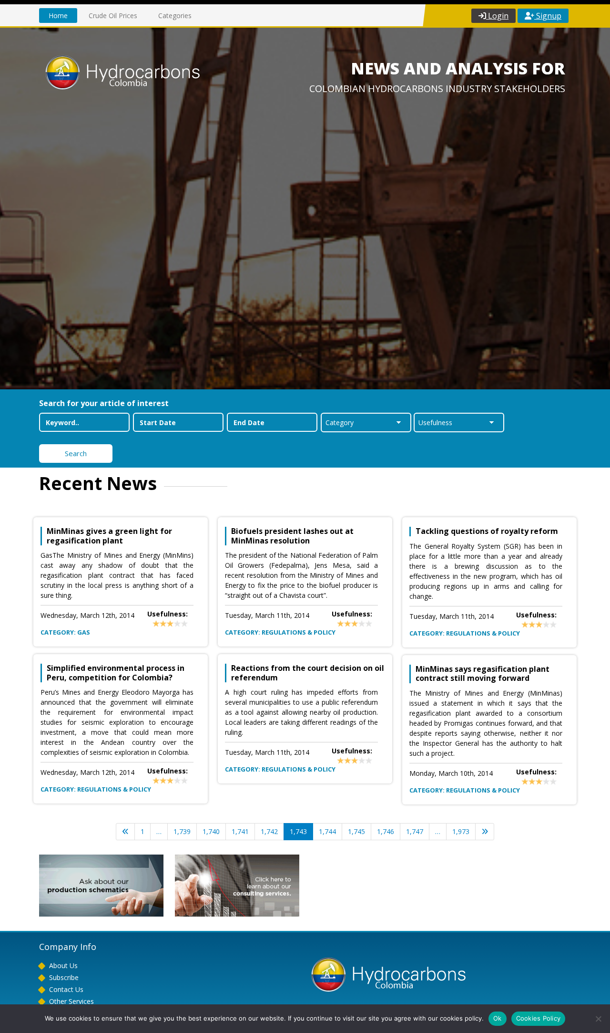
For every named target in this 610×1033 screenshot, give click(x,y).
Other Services (71, 1001)
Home (58, 15)
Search (76, 453)
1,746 (385, 831)
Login (497, 15)
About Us (63, 965)
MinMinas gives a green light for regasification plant (109, 536)
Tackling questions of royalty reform (487, 531)
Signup (547, 15)
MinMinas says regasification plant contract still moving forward (482, 674)
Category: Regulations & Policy (96, 789)
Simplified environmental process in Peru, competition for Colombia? (115, 673)
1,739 (182, 831)
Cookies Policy (538, 1018)
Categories (175, 15)
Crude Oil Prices (113, 15)
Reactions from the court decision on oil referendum (307, 673)
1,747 (414, 831)
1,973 (460, 831)
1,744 (327, 831)
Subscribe (64, 977)
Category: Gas (65, 632)
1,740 (211, 831)
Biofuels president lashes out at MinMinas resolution (292, 536)
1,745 (356, 831)
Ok (497, 1018)
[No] (598, 1018)
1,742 (269, 831)
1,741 (240, 831)
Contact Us (66, 989)
